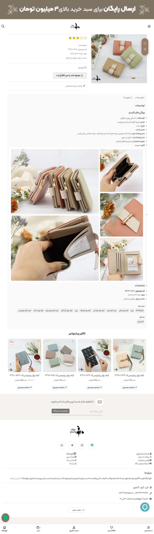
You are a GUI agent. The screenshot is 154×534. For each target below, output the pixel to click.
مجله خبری (70, 457)
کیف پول (140, 321)
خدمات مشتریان (143, 454)
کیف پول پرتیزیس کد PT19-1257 (59, 375)
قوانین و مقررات (144, 460)
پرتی (76, 310)
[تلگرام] (72, 445)
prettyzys (140, 310)
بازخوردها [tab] (127, 98)
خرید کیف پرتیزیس (24, 310)
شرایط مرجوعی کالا (142, 463)
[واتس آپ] (62, 445)
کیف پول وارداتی (99, 310)
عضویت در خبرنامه (60, 411)
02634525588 (126, 493)
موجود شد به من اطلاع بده (68, 75)
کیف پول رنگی (123, 310)
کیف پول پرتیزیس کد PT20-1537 (24, 375)
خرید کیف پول (112, 310)
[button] (143, 364)
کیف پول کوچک (85, 310)
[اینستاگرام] (82, 445)
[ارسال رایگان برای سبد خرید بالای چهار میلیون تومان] (77, 9)
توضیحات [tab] (139, 98)
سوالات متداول (144, 457)
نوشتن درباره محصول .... (73, 86)
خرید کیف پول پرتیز (52, 310)
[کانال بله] (92, 445)
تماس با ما (70, 460)
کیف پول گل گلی (66, 310)
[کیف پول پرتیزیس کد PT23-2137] (77, 431)
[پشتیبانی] (5, 517)
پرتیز (132, 310)
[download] (77, 510)
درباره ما (72, 463)
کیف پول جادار (38, 310)
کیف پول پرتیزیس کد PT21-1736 (94, 375)
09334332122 (141, 493)
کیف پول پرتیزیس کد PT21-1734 (129, 375)
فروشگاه (70, 454)
